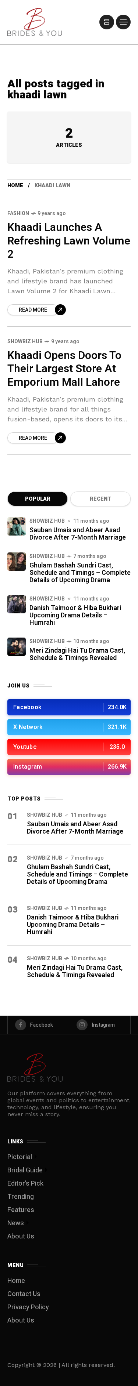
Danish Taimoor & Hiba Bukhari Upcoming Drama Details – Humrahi (75, 615)
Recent (100, 499)
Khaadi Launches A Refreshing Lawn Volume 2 (68, 240)
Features (20, 1210)
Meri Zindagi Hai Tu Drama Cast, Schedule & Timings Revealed (77, 654)
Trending (20, 1197)
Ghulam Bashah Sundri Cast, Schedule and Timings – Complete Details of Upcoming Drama (80, 572)
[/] (106, 22)
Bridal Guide (25, 1170)
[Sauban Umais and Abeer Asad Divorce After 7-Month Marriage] (16, 526)
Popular (37, 499)
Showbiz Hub (25, 341)
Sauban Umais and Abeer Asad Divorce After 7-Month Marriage (77, 534)
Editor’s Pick (25, 1184)
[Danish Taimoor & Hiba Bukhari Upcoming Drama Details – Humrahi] (16, 604)
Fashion (18, 213)
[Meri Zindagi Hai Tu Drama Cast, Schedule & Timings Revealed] (16, 647)
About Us (20, 1236)
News (15, 1223)
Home (15, 185)
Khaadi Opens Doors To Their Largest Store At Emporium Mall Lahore (64, 369)
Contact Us (23, 1294)
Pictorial (19, 1157)
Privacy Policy (28, 1307)
